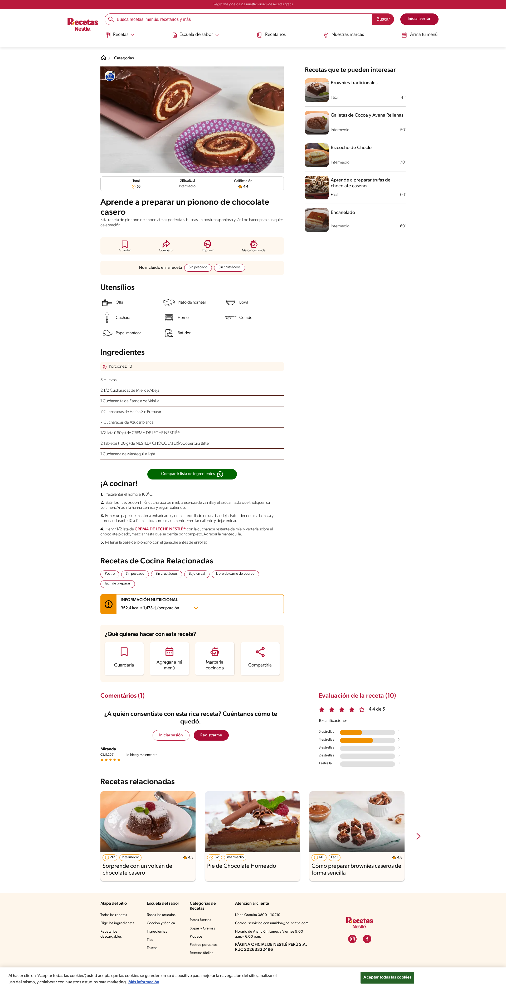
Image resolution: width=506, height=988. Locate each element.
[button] (125, 246)
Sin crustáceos (229, 267)
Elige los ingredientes (117, 923)
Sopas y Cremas (202, 929)
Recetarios (275, 34)
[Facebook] (367, 939)
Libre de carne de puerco (235, 574)
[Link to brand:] (110, 76)
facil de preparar (117, 584)
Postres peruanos (203, 945)
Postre (110, 574)
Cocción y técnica (161, 923)
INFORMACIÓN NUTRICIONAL (150, 604)
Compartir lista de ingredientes (188, 474)
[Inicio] (82, 25)
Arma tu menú (423, 34)
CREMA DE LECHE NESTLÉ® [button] (160, 529)
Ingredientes (157, 932)
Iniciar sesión (171, 735)
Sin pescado (198, 267)
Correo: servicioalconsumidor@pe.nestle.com (271, 923)
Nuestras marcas (348, 34)
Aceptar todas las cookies (387, 977)
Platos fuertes (200, 920)
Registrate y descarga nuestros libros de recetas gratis (253, 4)
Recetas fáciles (201, 953)
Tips (150, 940)
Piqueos (196, 937)
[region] (253, 977)
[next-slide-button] (418, 836)
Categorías (124, 58)
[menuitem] (120, 36)
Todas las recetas (113, 915)
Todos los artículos (161, 915)
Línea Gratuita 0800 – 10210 (257, 915)
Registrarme (211, 735)
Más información (143, 982)
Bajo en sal (197, 574)
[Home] (103, 59)
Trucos (152, 948)
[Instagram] (352, 939)
